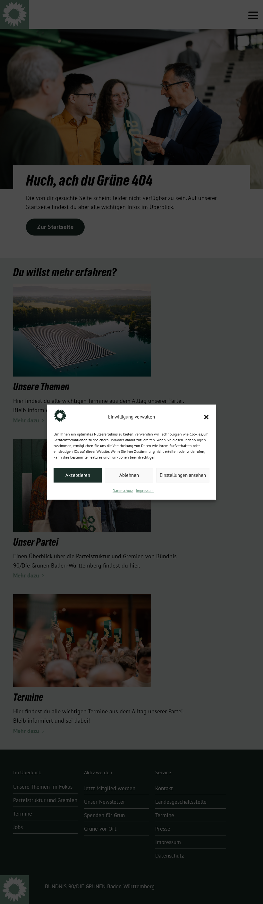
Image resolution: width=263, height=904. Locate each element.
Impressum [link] (145, 490)
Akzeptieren (77, 475)
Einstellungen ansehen (183, 475)
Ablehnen (129, 475)
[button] (206, 417)
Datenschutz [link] (123, 490)
